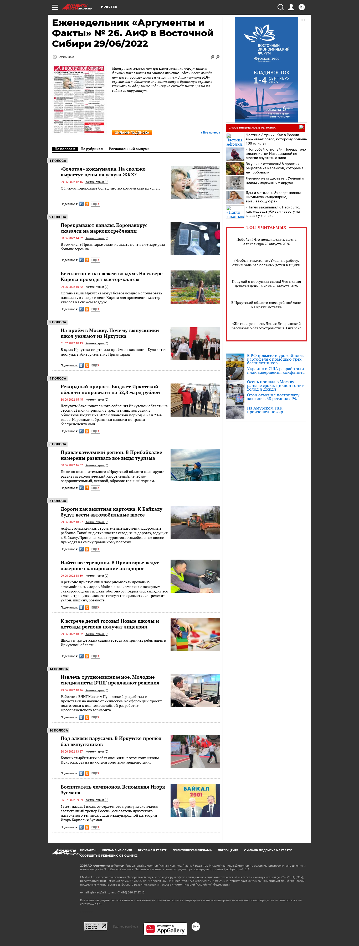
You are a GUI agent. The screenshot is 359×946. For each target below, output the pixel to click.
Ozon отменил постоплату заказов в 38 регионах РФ (273, 396)
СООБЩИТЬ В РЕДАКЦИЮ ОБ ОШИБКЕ (108, 855)
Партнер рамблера (125, 926)
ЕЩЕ (94, 204)
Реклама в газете (152, 850)
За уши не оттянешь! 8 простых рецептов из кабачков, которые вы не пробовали (276, 168)
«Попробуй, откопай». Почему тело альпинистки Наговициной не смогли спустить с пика (276, 153)
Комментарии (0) (96, 182)
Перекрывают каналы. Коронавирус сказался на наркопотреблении (104, 228)
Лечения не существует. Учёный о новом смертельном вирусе (275, 180)
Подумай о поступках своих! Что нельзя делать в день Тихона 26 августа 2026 (266, 283)
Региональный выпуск (129, 149)
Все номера (211, 132)
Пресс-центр (228, 850)
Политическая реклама (192, 850)
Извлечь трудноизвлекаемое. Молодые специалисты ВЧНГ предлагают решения (110, 680)
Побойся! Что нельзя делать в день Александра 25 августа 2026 (266, 241)
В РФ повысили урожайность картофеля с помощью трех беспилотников (275, 359)
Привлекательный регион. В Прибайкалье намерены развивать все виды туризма (111, 455)
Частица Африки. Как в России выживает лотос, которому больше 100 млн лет (276, 139)
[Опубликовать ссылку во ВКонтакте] (81, 204)
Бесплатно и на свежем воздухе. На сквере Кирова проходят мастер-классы (112, 276)
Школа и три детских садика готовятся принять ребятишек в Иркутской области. (113, 642)
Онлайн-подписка (132, 133)
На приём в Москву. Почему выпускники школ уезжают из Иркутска (110, 333)
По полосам (65, 149)
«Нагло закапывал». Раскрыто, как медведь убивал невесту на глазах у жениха (273, 211)
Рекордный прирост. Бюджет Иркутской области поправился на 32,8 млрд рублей (110, 389)
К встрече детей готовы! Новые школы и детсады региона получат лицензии (110, 624)
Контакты (88, 850)
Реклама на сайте (117, 850)
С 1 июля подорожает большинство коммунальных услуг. (110, 188)
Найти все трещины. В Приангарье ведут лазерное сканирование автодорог (110, 565)
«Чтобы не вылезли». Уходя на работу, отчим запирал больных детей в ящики (266, 262)
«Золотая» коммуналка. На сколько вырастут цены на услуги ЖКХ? (103, 172)
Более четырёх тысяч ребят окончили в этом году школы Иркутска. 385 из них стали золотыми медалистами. (110, 760)
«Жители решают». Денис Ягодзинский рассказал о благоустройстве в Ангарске (266, 325)
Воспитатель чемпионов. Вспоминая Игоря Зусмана (113, 790)
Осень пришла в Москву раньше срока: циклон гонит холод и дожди (275, 385)
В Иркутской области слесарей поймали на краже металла (266, 304)
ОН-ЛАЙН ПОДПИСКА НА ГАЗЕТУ (268, 850)
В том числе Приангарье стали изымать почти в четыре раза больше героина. (113, 246)
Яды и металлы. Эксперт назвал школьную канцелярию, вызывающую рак (273, 197)
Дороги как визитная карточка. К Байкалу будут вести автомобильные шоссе (111, 512)
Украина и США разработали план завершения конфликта (276, 370)
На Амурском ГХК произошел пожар (265, 409)
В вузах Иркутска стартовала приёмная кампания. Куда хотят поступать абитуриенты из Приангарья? (113, 351)
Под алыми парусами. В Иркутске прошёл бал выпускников (111, 741)
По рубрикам (92, 149)
